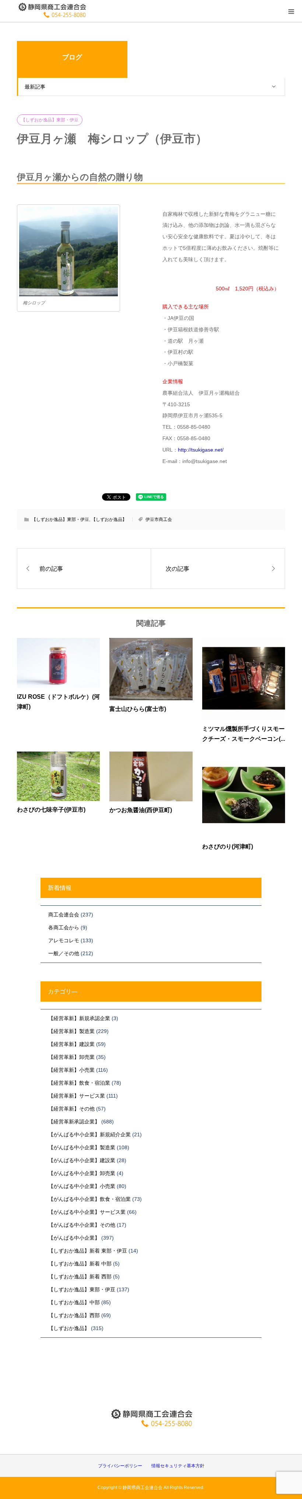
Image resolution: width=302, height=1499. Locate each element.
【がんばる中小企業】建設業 (81, 1160)
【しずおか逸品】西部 (74, 1315)
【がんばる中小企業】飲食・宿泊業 (89, 1199)
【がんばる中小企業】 (74, 1238)
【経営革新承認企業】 (74, 1122)
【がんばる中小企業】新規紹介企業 (89, 1134)
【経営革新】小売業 (71, 1070)
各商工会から (63, 927)
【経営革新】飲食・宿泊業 (79, 1083)
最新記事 (35, 87)
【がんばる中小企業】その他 (81, 1225)
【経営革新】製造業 (71, 1031)
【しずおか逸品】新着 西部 (80, 1276)
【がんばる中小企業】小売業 (81, 1186)
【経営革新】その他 (71, 1109)
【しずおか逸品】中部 (74, 1302)
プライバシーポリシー (120, 1465)
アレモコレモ (63, 940)
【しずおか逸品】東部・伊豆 (49, 119)
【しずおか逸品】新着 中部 (80, 1264)
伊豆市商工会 (158, 519)
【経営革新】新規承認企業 (79, 1018)
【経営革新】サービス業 (76, 1096)
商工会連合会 (63, 915)
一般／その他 (63, 953)
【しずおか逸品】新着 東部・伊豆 (87, 1251)
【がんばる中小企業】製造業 (81, 1147)
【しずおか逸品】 (109, 519)
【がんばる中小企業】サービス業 (87, 1212)
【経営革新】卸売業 (71, 1057)
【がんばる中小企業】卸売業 (81, 1173)
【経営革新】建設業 (71, 1044)
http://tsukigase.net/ (201, 450)
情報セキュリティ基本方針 (177, 1465)
